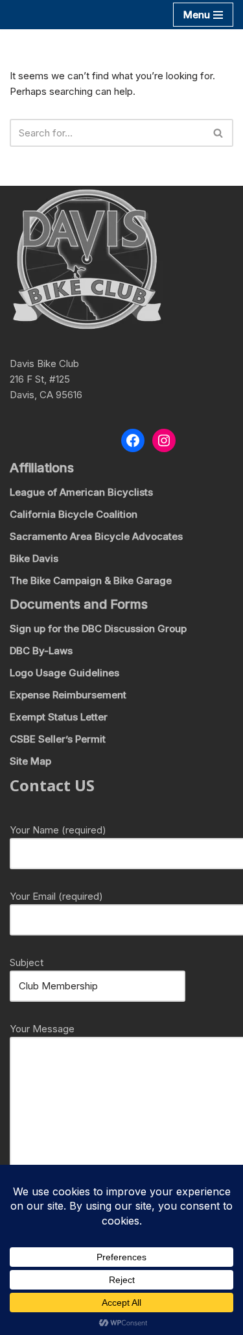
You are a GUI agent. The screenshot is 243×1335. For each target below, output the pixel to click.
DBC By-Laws (41, 650)
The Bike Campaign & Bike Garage (91, 580)
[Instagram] (164, 440)
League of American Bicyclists (81, 492)
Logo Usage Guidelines (64, 673)
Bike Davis (34, 558)
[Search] (218, 133)
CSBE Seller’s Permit (58, 739)
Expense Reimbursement (68, 695)
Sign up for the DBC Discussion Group (98, 628)
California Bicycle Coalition (73, 514)
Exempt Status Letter (59, 717)
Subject (26, 962)
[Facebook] (133, 440)
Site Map (30, 761)
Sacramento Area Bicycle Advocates (96, 536)
